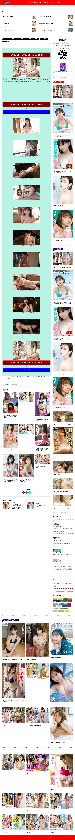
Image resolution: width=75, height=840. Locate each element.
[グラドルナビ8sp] (6, 2)
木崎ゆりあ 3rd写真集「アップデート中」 (59, 747)
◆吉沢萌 (28, 777)
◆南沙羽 (53, 793)
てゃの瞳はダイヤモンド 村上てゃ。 (60, 240)
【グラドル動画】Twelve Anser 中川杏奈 (61, 474)
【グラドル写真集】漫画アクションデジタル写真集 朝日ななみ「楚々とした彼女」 (10, 480)
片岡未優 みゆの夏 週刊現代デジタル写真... (46, 23)
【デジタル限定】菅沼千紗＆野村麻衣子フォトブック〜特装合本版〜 (10, 416)
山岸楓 (28, 835)
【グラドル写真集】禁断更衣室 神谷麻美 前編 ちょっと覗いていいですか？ (42, 419)
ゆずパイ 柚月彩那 (6, 23)
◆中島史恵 (5, 835)
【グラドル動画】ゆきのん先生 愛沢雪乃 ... (46, 30)
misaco (53, 835)
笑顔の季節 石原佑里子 (31, 686)
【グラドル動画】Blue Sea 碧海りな (34, 730)
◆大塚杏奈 (29, 814)
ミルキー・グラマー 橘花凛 (25, 404)
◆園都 (4, 730)
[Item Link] (34, 17)
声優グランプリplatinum (56, 662)
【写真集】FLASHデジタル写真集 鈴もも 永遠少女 (12, 664)
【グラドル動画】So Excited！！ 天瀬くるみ (62, 508)
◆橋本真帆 (53, 814)
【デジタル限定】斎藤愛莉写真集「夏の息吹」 (60, 709)
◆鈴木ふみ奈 (5, 814)
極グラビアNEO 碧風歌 (31, 664)
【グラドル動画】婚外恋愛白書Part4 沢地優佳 (62, 267)
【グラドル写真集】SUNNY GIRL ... (9, 16)
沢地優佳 (4, 775)
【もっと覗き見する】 (26, 111)
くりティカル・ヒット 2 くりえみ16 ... (9, 30)
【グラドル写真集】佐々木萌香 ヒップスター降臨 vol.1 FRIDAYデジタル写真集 (42, 449)
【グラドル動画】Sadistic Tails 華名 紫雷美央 (62, 424)
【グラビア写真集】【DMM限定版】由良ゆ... (46, 16)
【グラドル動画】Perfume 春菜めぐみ (61, 491)
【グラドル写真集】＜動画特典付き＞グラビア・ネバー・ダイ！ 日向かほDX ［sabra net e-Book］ (62, 457)
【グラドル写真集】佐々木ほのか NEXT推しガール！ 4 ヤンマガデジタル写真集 (26, 480)
